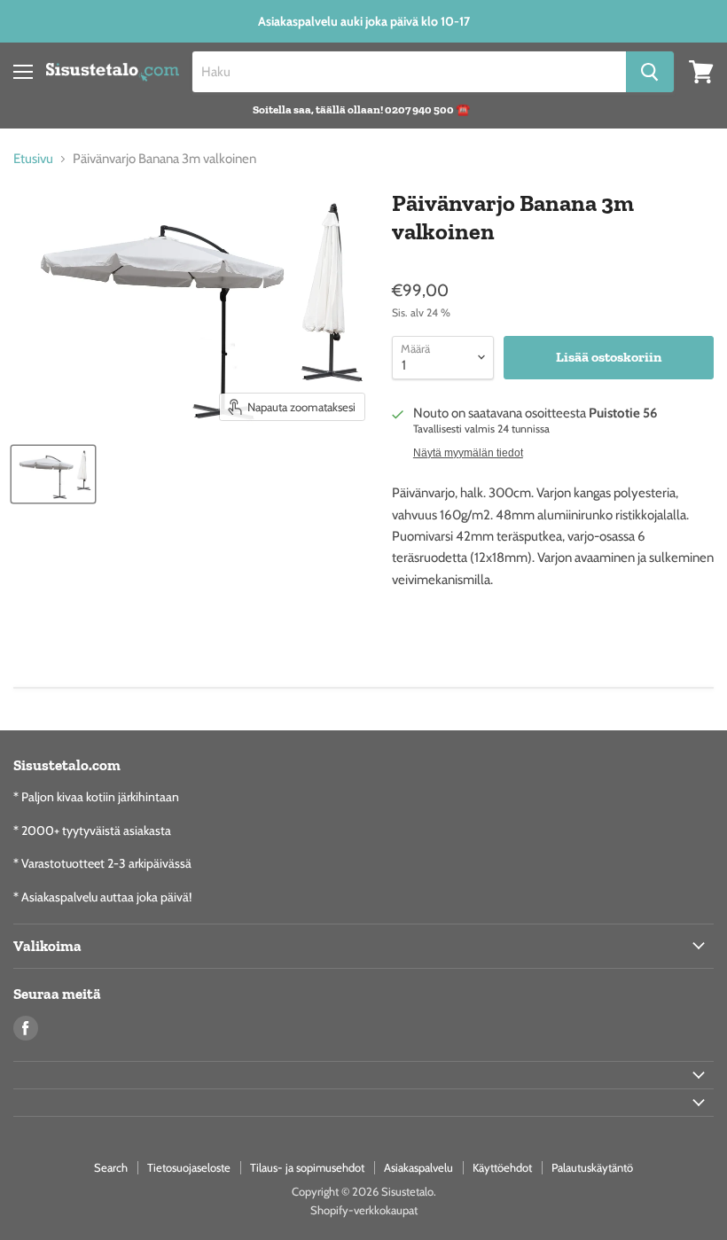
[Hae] (650, 71)
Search (111, 1167)
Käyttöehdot (502, 1167)
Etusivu (33, 159)
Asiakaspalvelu (418, 1167)
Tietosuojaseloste (189, 1167)
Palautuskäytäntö (592, 1167)
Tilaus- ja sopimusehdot (307, 1167)
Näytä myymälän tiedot (468, 453)
